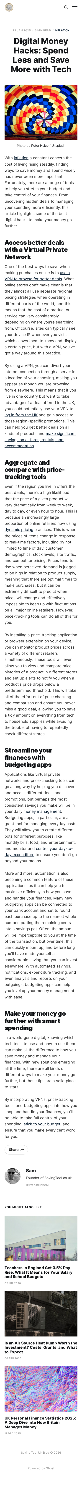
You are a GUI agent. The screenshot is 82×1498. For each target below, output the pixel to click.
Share (14, 1149)
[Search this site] (66, 7)
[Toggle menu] (74, 7)
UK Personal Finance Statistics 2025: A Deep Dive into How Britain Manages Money (40, 1422)
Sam (31, 1170)
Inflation (62, 30)
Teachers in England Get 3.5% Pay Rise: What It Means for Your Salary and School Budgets (38, 1272)
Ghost (50, 1468)
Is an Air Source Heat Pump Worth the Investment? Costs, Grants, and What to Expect (41, 1347)
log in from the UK (21, 415)
